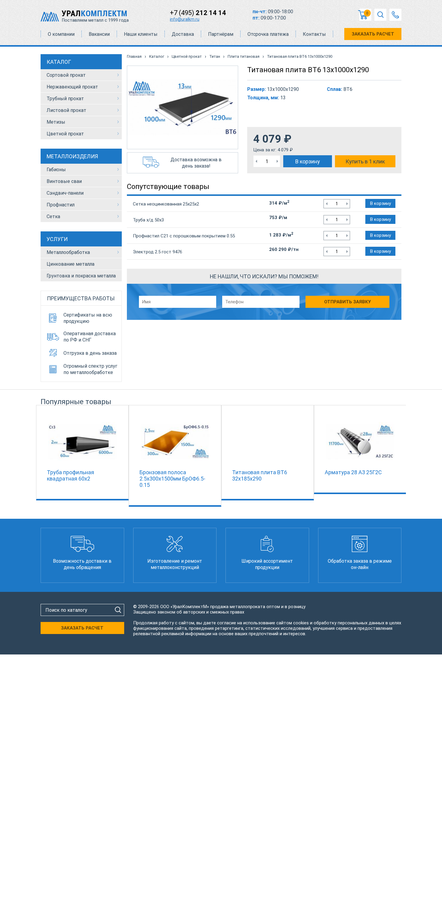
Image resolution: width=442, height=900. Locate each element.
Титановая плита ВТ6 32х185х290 (259, 475)
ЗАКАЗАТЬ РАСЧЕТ (373, 34)
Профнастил (61, 205)
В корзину (307, 161)
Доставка (183, 34)
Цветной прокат (65, 134)
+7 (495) (198, 13)
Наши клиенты (141, 34)
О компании (61, 34)
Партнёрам (220, 34)
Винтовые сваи (64, 181)
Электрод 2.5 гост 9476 (157, 252)
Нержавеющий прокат (72, 87)
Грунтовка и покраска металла (81, 276)
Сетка (53, 216)
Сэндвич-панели (65, 193)
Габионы (56, 169)
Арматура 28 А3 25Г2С (353, 472)
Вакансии (99, 34)
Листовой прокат (66, 110)
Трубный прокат (65, 98)
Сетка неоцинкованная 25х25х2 (166, 204)
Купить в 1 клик (365, 161)
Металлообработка (68, 252)
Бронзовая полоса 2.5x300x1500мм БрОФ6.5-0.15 (172, 478)
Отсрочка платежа (268, 34)
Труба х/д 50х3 (148, 220)
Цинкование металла (70, 264)
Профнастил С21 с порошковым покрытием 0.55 (184, 236)
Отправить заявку (347, 302)
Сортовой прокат (66, 75)
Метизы (56, 122)
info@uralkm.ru (184, 19)
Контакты (314, 34)
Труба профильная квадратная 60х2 (70, 475)
